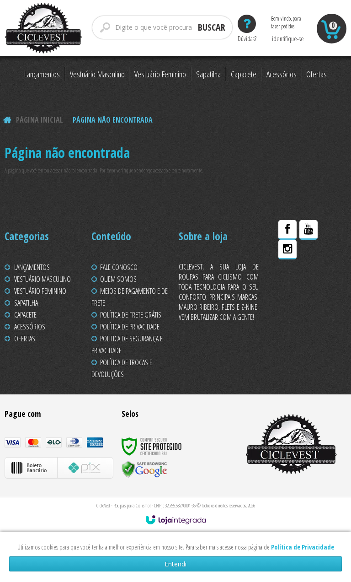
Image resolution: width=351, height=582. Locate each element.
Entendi (175, 564)
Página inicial (39, 120)
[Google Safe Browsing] (144, 469)
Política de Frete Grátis (130, 315)
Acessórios (29, 327)
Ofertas (24, 339)
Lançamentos (32, 267)
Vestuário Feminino (40, 291)
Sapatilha (26, 303)
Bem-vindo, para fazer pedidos (287, 22)
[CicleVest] (44, 28)
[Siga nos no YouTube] (308, 231)
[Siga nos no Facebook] (287, 231)
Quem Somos (118, 279)
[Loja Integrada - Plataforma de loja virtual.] (176, 519)
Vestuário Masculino (42, 279)
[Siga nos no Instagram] (287, 250)
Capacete (25, 315)
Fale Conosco (119, 267)
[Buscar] (211, 27)
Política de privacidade (130, 327)
